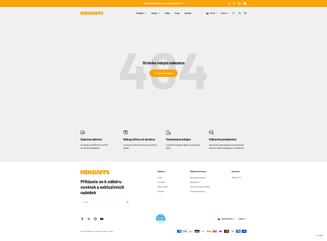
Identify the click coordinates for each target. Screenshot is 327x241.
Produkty (140, 13)
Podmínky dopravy (197, 191)
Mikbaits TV (236, 177)
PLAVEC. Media (107, 231)
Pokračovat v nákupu (163, 73)
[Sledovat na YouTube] (244, 3)
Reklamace (194, 182)
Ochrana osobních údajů (200, 187)
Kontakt (188, 13)
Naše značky (163, 187)
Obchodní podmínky (198, 177)
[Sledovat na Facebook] (229, 3)
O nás (177, 13)
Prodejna (161, 182)
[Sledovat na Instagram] (239, 3)
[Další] (185, 3)
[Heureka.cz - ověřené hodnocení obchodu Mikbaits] (161, 219)
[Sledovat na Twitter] (234, 3)
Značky (154, 13)
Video (167, 13)
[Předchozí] (141, 3)
